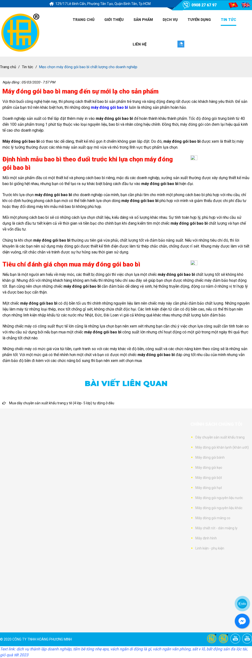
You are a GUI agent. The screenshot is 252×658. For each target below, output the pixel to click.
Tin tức (228, 19)
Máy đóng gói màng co (212, 518)
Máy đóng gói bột (208, 478)
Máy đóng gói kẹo (208, 468)
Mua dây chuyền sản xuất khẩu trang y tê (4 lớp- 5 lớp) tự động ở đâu (61, 403)
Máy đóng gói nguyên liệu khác (218, 508)
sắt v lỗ (198, 649)
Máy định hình (206, 538)
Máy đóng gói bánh (210, 457)
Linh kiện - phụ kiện (209, 548)
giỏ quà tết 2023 (14, 655)
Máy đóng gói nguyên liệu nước (219, 498)
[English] (246, 5)
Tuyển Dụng (199, 19)
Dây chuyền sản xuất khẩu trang (220, 437)
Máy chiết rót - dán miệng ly (216, 528)
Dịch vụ (170, 19)
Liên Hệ (139, 44)
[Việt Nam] (233, 5)
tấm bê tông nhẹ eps (91, 649)
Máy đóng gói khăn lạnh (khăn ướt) (222, 447)
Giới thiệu (114, 19)
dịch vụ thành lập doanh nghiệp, (44, 649)
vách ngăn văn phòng (171, 649)
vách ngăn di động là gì (130, 649)
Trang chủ (83, 19)
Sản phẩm (143, 19)
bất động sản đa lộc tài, (227, 649)
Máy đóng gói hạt (208, 488)
